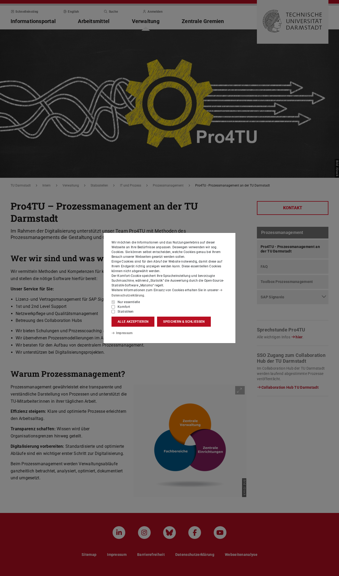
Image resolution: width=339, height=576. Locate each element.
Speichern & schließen (183, 322)
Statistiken (126, 311)
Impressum (124, 333)
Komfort (124, 307)
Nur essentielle (129, 302)
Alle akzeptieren (133, 322)
